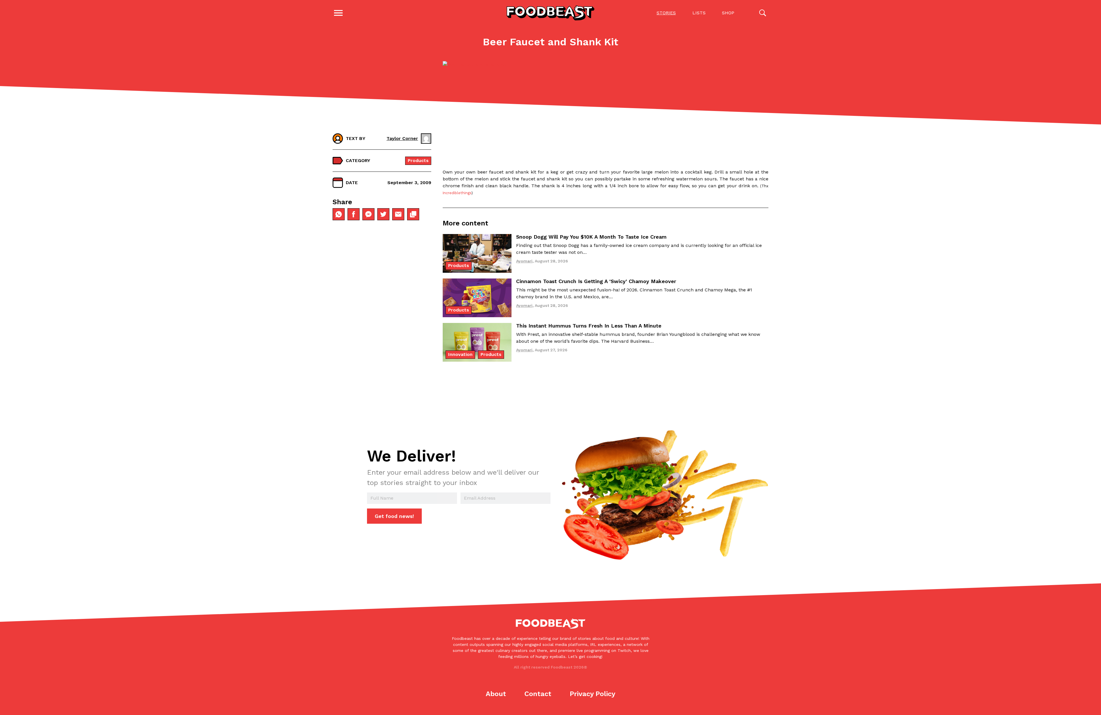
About (496, 694)
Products (418, 160)
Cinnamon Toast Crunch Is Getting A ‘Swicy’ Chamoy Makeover (596, 281)
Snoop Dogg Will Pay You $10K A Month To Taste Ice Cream (591, 237)
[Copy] (413, 214)
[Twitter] (383, 214)
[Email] (398, 214)
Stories (666, 12)
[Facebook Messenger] (368, 214)
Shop (728, 12)
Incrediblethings (457, 193)
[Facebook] (354, 214)
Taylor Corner (402, 138)
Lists (699, 12)
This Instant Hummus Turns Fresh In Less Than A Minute (588, 326)
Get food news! (394, 516)
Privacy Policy (592, 694)
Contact (537, 694)
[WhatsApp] (339, 214)
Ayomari (524, 261)
